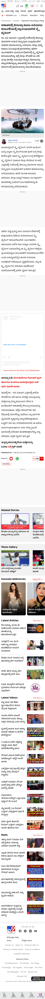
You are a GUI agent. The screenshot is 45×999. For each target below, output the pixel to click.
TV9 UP (23, 972)
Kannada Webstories (13, 579)
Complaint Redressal (22, 954)
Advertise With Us (31, 945)
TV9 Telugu (35, 963)
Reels (4, 835)
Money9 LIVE (22, 976)
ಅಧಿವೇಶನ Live (11, 15)
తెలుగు (17, 1)
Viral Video (6, 464)
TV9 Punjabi (28, 967)
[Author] (4, 141)
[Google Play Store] (14, 939)
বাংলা (38, 1)
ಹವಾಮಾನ (34, 15)
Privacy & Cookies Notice (13, 949)
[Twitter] (25, 931)
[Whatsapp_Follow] (17, 458)
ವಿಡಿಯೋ (24, 15)
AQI (21, 6)
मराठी (24, 1)
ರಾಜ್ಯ (17, 11)
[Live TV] (31, 5)
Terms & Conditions (32, 949)
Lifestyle (15, 20)
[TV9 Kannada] (3, 6)
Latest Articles (9, 620)
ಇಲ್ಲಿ (10, 447)
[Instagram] (30, 931)
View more (37, 620)
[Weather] (17, 5)
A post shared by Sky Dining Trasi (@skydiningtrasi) (22, 370)
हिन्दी (10, 1)
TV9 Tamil (38, 967)
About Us (19, 945)
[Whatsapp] (26, 6)
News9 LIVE (32, 972)
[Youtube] (11, 458)
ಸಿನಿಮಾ (23, 11)
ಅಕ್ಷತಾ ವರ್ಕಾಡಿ (12, 141)
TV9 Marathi (24, 963)
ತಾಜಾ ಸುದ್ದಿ (9, 11)
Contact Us (9, 945)
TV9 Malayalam (13, 972)
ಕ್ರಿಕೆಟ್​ (30, 11)
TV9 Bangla (6, 967)
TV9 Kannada (6, 20)
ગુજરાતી (31, 1)
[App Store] (29, 941)
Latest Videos (9, 698)
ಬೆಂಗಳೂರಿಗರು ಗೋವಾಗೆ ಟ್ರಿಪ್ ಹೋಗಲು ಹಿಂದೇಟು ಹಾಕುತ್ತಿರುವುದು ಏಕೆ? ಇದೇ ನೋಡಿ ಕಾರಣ (21, 382)
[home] (2, 11)
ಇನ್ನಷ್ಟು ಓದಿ (37, 579)
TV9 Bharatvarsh (11, 963)
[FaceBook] (20, 931)
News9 (3, 1)
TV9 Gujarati (17, 967)
